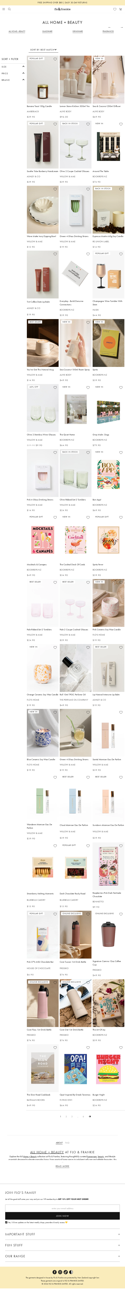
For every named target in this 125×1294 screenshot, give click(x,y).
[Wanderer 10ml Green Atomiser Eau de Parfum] (43, 798)
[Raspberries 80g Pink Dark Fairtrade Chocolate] (108, 866)
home (65, 1159)
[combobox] (43, 49)
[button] (13, 66)
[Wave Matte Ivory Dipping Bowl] (43, 210)
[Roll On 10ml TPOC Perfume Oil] (75, 668)
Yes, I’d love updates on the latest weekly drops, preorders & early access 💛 (38, 1222)
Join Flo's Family (20, 1192)
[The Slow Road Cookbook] (43, 1068)
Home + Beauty (30, 1156)
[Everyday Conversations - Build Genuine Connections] (75, 274)
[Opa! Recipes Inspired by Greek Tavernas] (75, 1068)
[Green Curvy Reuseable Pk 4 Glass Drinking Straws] (75, 210)
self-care (89, 1159)
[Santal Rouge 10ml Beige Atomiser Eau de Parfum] (108, 733)
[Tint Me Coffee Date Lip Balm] (43, 274)
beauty (101, 1156)
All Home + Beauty (47, 1152)
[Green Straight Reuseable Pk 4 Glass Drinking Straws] (75, 733)
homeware (92, 1156)
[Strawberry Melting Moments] (43, 866)
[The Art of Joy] (108, 1003)
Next (121, 27)
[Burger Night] (108, 1068)
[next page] (90, 1116)
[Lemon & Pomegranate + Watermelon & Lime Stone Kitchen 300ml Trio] (75, 80)
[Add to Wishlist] (55, 59)
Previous (109, 27)
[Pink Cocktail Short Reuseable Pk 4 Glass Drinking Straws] (43, 473)
